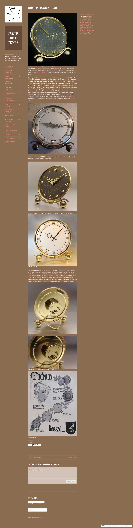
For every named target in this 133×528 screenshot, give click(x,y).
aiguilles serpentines (85, 21)
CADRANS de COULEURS (8, 88)
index (90, 28)
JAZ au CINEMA (9, 115)
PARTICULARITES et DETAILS (11, 126)
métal (87, 30)
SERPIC (30, 277)
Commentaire (70, 481)
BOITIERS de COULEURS (8, 71)
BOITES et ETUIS (10, 142)
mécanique (82, 30)
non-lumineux (42, 72)
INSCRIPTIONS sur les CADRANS (11, 110)
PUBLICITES (8, 134)
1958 (81, 17)
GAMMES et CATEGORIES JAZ (10, 99)
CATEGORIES (9, 67)
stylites (85, 33)
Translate (40, 503)
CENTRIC (54, 274)
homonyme (85, 28)
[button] (52, 186)
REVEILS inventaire (10, 138)
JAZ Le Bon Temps (13, 38)
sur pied (90, 33)
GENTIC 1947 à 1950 (35, 457)
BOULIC (61, 281)
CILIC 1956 (72, 457)
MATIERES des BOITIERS (9, 120)
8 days (89, 17)
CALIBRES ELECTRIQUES (9, 77)
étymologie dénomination (86, 24)
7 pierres (56, 68)
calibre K (38, 68)
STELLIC (68, 96)
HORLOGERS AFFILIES (8, 105)
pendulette (85, 32)
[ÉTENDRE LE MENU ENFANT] (20, 71)
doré (81, 28)
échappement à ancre (85, 22)
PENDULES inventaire (11, 130)
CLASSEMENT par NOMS (10, 94)
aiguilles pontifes (87, 19)
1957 (90, 16)
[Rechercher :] (37, 510)
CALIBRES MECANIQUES (9, 82)
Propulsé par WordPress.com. (35, 517)
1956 (87, 16)
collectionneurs (88, 27)
